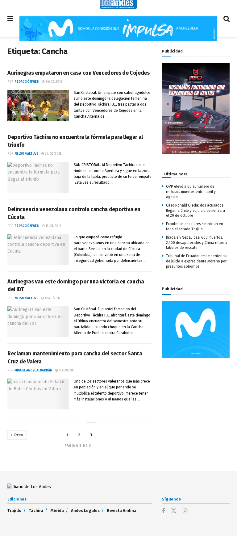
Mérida (57, 510)
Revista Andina (121, 510)
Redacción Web (27, 82)
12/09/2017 (66, 370)
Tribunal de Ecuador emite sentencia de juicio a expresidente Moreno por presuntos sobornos (196, 261)
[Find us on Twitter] (174, 511)
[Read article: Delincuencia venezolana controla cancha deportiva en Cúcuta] (38, 249)
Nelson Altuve (26, 154)
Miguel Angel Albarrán (33, 370)
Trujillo (14, 510)
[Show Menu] (10, 18)
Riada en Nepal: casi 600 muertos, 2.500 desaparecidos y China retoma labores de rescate (196, 242)
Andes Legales (85, 510)
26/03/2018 (53, 82)
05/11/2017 (52, 298)
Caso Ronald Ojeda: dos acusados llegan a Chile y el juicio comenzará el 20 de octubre (195, 210)
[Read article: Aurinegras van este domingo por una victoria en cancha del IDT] (38, 321)
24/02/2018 (52, 154)
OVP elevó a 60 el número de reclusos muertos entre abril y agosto (191, 191)
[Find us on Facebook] (163, 511)
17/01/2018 (53, 226)
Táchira (36, 510)
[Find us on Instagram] (185, 511)
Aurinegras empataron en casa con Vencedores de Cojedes (78, 72)
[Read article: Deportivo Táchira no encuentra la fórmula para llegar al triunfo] (38, 177)
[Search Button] (226, 18)
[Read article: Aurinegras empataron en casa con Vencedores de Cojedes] (38, 105)
